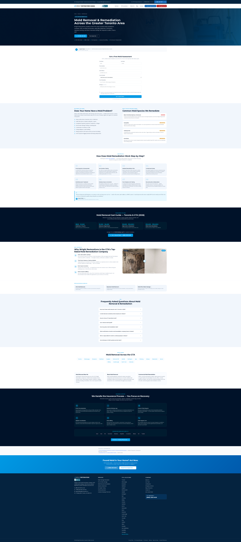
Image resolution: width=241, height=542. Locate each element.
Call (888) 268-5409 (81, 36)
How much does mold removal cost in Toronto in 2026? (112, 309)
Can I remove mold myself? (106, 322)
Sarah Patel (82, 49)
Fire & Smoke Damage (102, 482)
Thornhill (123, 518)
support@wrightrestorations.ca (82, 491)
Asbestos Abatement (102, 486)
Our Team (147, 482)
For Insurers (146, 540)
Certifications (148, 484)
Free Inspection (92, 36)
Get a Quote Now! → (120, 96)
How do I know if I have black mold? (108, 318)
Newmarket (154, 359)
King (123, 520)
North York (124, 362)
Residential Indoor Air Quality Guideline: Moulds (107, 452)
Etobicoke (131, 362)
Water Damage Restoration (103, 480)
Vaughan (108, 359)
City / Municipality (102, 80)
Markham (101, 359)
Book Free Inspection (127, 467)
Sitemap (150, 540)
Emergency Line (162, 6)
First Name (101, 61)
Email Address (101, 70)
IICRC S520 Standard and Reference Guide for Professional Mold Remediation (113, 450)
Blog (137, 6)
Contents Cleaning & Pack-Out (104, 492)
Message (102, 84)
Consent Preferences (163, 540)
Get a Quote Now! (149, 492)
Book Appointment (151, 6)
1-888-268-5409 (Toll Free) (81, 489)
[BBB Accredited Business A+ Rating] (105, 6)
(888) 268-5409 (161, 1)
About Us (132, 6)
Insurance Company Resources (119, 439)
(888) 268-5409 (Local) (80, 487)
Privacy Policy (131, 540)
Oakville (123, 359)
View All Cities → (125, 534)
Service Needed (102, 75)
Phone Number (102, 66)
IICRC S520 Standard (110, 158)
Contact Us (147, 490)
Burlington (130, 359)
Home (75, 13)
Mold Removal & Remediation (104, 484)
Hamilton (123, 504)
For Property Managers (138, 540)
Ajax (136, 359)
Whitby (109, 362)
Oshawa (148, 359)
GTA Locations (124, 6)
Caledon (123, 522)
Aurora (161, 359)
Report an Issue (155, 540)
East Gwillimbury (125, 528)
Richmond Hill (116, 359)
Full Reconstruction (102, 490)
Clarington (124, 532)
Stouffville (124, 530)
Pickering (141, 359)
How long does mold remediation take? (109, 327)
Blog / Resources (148, 488)
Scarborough (116, 362)
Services (116, 6)
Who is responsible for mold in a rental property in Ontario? (113, 335)
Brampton (94, 359)
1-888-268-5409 (149, 1)
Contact (141, 6)
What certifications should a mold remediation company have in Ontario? (117, 331)
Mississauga (87, 359)
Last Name (123, 61)
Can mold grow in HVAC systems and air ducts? (111, 340)
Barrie (123, 510)
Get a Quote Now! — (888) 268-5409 (121, 235)
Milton (123, 524)
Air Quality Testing (101, 488)
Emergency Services (149, 486)
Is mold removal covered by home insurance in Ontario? (113, 313)
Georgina (123, 526)
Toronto (80, 359)
